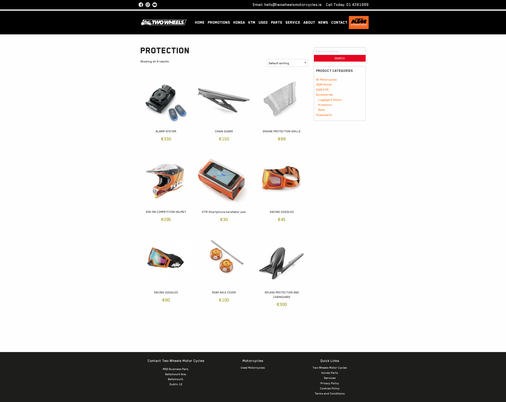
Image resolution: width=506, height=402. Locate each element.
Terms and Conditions (330, 393)
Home (200, 22)
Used (263, 22)
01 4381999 (357, 4)
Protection (325, 104)
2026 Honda (324, 84)
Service (292, 22)
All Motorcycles (326, 79)
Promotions (219, 22)
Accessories (324, 94)
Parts (276, 22)
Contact (339, 22)
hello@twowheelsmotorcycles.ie (293, 4)
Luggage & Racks (330, 99)
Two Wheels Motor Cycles (329, 367)
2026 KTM (322, 89)
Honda (239, 22)
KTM (251, 22)
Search (339, 58)
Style (321, 109)
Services (330, 377)
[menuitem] (199, 22)
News (323, 22)
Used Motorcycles (253, 367)
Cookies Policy (330, 388)
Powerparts (324, 114)
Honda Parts (329, 372)
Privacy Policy (330, 383)
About (309, 22)
